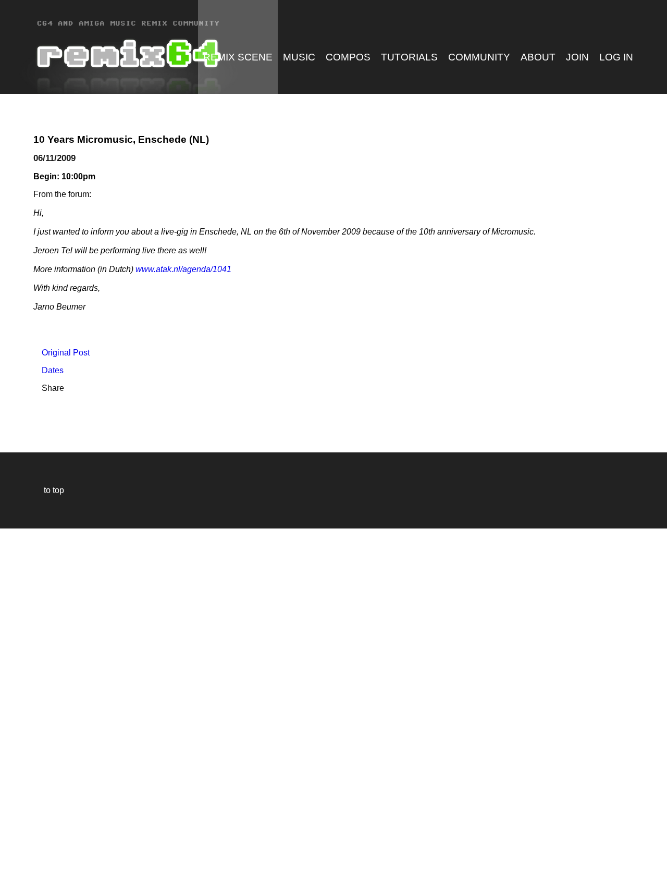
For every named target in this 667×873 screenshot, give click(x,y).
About (538, 57)
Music (299, 57)
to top (48, 490)
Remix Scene (238, 57)
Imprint (12, 849)
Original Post (61, 352)
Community (479, 57)
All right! (11, 833)
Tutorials (409, 57)
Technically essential (21, 700)
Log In (616, 57)
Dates (48, 370)
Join (577, 57)
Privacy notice (14, 863)
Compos (348, 57)
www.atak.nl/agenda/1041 (183, 269)
